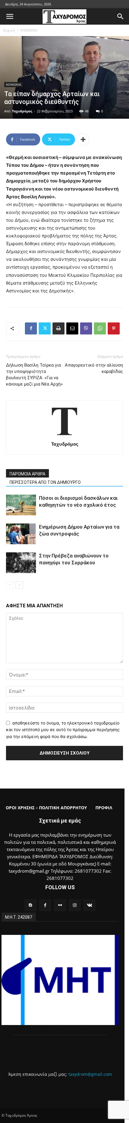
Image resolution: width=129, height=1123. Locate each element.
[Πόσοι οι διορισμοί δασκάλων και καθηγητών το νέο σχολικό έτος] (21, 505)
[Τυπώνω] (58, 328)
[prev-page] (10, 585)
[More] (83, 139)
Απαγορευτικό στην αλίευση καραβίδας (94, 368)
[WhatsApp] (100, 328)
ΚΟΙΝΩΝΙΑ (29, 30)
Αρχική (9, 30)
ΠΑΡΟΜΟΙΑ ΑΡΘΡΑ (27, 473)
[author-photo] (64, 435)
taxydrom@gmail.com (90, 1074)
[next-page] (19, 585)
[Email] (72, 328)
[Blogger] (30, 905)
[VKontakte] (89, 905)
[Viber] (86, 328)
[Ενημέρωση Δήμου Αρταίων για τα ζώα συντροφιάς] (21, 533)
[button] (9, 16)
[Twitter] (45, 328)
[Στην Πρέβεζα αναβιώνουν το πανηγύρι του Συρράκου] (21, 562)
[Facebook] (31, 328)
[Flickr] (60, 905)
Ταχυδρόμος (22, 111)
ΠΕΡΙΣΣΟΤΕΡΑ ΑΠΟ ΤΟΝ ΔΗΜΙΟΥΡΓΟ (45, 482)
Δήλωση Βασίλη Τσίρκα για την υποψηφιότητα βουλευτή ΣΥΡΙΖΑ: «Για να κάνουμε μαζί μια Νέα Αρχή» (34, 374)
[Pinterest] (114, 328)
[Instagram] (75, 905)
